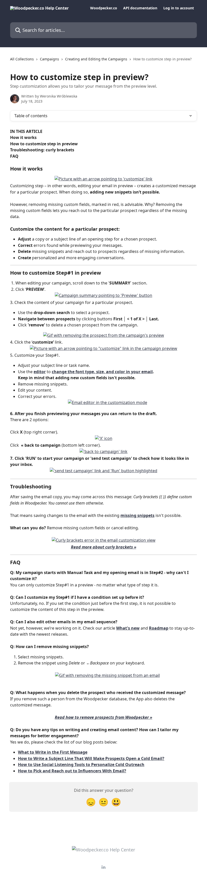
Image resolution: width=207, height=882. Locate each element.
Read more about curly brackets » (103, 547)
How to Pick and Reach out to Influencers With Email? (72, 771)
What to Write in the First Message (52, 752)
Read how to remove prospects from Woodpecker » (103, 717)
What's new (128, 628)
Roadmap (158, 628)
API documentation (140, 8)
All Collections (22, 59)
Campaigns (49, 59)
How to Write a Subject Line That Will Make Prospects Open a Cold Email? (91, 758)
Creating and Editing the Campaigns (96, 59)
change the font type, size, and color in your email (102, 371)
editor (40, 371)
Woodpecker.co (103, 8)
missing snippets (137, 515)
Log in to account (178, 8)
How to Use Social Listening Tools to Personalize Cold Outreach (81, 764)
